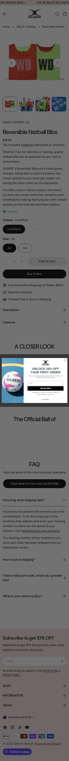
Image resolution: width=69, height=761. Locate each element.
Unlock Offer (45, 388)
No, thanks (45, 399)
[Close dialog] (65, 360)
